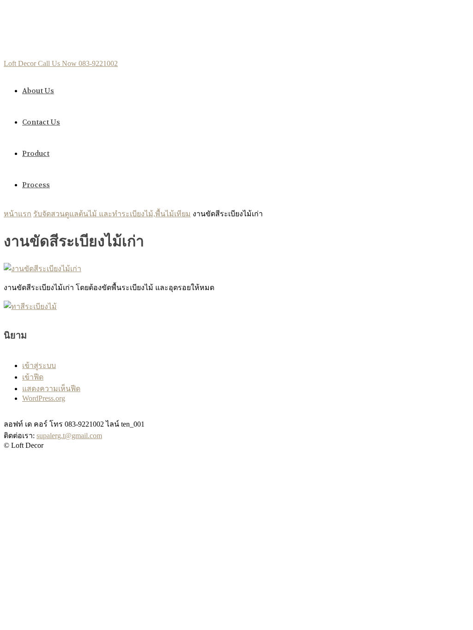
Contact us (41, 122)
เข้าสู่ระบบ (39, 365)
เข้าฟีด (32, 377)
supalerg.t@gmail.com (69, 436)
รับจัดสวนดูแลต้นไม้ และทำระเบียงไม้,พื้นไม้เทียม (112, 214)
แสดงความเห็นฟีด (51, 388)
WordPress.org (43, 398)
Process (36, 185)
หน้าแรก (17, 214)
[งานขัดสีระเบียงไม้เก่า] (42, 269)
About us (38, 90)
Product (35, 153)
